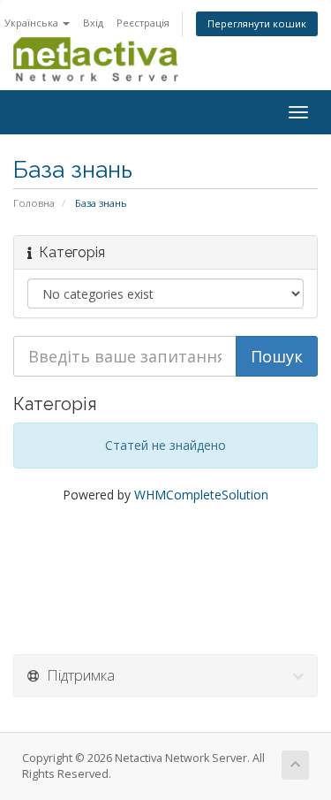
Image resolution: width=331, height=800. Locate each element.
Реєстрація (143, 22)
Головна (34, 203)
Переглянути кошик (256, 23)
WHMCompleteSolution (201, 494)
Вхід (93, 22)
